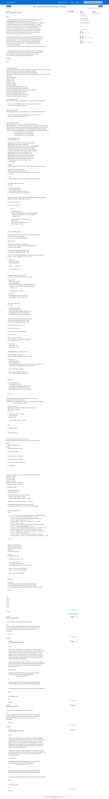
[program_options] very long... (95, 8)
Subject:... (8, 8)
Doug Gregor (15, 618)
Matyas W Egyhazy (16, 12)
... (7, 624)
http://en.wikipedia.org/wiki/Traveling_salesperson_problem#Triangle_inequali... (26, 46)
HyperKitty (54, 797)
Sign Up (80, 2)
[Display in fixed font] (75, 610)
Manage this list (63, 2)
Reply (8, 611)
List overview (83, 15)
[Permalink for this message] (77, 610)
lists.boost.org (10, 2)
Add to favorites (85, 22)
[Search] (101, 2)
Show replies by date (73, 613)
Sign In (73, 2)
